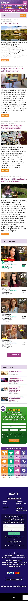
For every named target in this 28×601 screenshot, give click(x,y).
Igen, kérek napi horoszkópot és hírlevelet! (13, 434)
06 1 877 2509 (14, 11)
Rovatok (22, 15)
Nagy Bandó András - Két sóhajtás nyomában (12, 69)
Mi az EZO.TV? (9, 553)
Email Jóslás (19, 501)
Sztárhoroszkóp (6, 176)
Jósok (4, 503)
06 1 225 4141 (8, 263)
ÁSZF (12, 437)
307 (23, 292)
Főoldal (5, 501)
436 (23, 344)
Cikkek (4, 509)
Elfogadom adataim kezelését (14, 537)
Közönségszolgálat (9, 555)
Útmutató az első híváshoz (21, 504)
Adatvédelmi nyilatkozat (14, 566)
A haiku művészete (9, 23)
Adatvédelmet (21, 437)
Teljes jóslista (14, 354)
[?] (22, 537)
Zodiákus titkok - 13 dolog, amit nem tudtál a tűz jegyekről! (16, 380)
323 (23, 266)
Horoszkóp (6, 507)
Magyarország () (13, 579)
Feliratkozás (14, 441)
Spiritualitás (5, 19)
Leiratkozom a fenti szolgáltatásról (14, 546)
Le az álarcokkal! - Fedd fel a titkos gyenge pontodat (16, 398)
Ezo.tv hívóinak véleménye (20, 507)
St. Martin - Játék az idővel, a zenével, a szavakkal (14, 180)
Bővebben (4, 60)
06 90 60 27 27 (8, 267)
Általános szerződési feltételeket (10, 562)
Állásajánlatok (20, 555)
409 (23, 318)
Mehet (14, 534)
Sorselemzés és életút (7, 66)
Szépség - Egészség (14, 19)
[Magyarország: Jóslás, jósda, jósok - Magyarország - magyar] (5, 2)
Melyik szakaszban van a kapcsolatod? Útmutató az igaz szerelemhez (16, 389)
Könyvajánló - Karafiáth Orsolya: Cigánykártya (11, 126)
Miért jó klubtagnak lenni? (21, 511)
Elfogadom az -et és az (14, 437)
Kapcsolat (18, 553)
